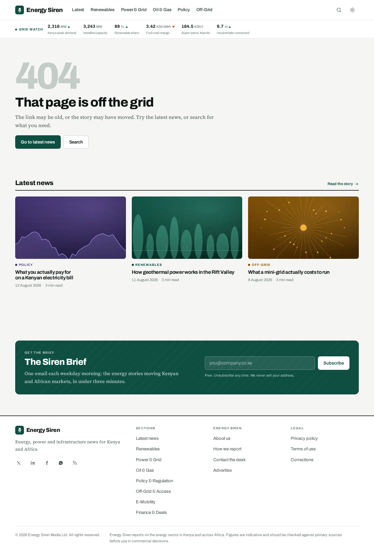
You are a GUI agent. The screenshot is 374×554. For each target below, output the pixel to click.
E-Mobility (145, 502)
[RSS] (74, 462)
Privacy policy (304, 438)
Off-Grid (204, 9)
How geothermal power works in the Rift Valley (183, 272)
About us (222, 438)
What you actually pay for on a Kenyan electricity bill (44, 275)
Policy (184, 9)
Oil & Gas (162, 9)
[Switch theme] (352, 10)
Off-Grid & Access (153, 491)
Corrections (302, 459)
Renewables (103, 9)
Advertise (222, 470)
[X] (18, 462)
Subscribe (333, 363)
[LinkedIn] (32, 462)
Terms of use (303, 449)
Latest (78, 9)
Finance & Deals (151, 512)
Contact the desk (229, 459)
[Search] (339, 10)
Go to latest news (38, 142)
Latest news (147, 438)
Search (76, 142)
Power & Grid (134, 9)
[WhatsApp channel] (60, 462)
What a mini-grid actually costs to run (289, 272)
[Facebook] (46, 462)
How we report (227, 449)
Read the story (340, 184)
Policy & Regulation (154, 480)
